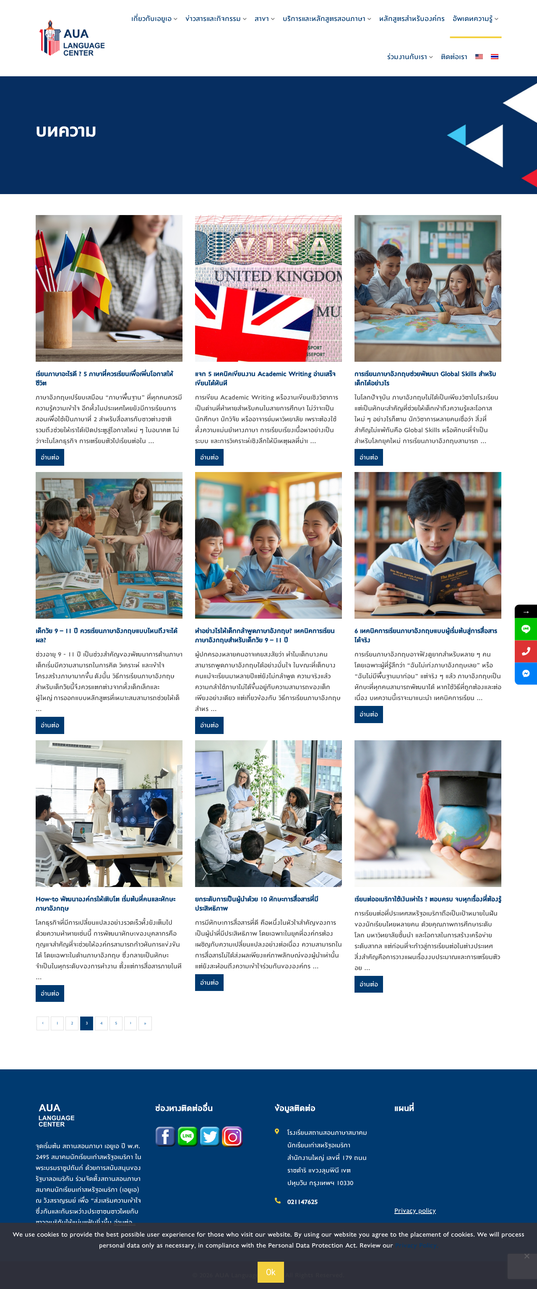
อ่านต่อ (50, 457)
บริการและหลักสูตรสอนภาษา (324, 18)
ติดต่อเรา (454, 57)
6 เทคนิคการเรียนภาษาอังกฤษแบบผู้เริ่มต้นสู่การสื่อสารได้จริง (426, 635)
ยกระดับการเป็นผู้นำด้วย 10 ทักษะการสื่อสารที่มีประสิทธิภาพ (256, 903)
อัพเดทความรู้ (473, 18)
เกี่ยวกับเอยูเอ (151, 18)
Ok (271, 1272)
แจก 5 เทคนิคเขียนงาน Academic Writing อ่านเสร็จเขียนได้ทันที (265, 378)
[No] (526, 1256)
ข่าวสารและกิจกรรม (213, 18)
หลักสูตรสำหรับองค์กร (412, 18)
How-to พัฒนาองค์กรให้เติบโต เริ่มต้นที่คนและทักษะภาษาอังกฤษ (105, 903)
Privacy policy (415, 1211)
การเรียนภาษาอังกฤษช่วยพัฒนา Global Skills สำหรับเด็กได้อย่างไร (425, 378)
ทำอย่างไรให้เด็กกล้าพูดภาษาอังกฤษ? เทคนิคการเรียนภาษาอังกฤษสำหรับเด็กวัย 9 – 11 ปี (265, 635)
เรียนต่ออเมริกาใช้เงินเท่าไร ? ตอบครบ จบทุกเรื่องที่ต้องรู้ (428, 899)
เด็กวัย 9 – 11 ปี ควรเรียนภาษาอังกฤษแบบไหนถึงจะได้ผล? (106, 635)
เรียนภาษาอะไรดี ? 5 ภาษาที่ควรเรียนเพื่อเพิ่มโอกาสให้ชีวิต (104, 378)
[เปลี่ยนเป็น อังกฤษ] (479, 57)
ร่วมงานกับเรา (407, 57)
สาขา (262, 18)
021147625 (302, 1202)
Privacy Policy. (416, 1245)
